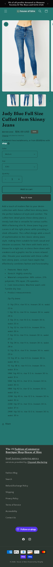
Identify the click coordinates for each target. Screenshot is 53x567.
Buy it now (26, 197)
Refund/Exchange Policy (17, 486)
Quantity (5, 174)
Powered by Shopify (35, 562)
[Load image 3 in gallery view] (40, 100)
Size (4, 161)
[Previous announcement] (5, 4)
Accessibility (11, 511)
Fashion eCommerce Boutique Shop (22, 451)
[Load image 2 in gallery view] (26, 100)
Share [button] (8, 424)
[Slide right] (50, 101)
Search (9, 479)
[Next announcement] (48, 4)
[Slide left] (3, 101)
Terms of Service (13, 505)
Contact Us (11, 518)
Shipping (5, 135)
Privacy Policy (12, 498)
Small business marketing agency (22, 458)
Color (4, 148)
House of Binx (22, 562)
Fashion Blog (11, 473)
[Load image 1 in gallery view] (13, 100)
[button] (6, 11)
